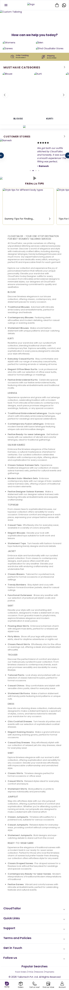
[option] (34, 12)
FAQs (31, 972)
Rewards (39, 972)
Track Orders (21, 972)
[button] (34, 909)
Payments (49, 972)
